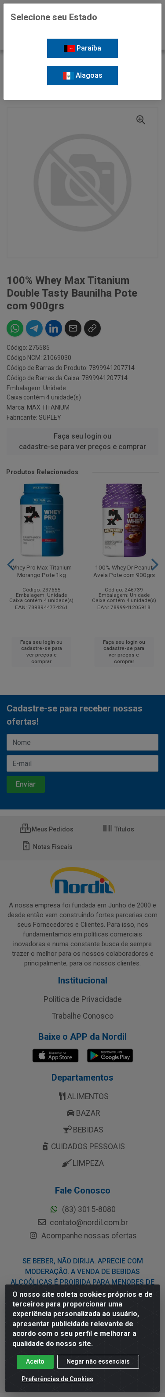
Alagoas (88, 75)
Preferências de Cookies (57, 1378)
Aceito (35, 1361)
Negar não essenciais (98, 1361)
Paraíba (88, 48)
